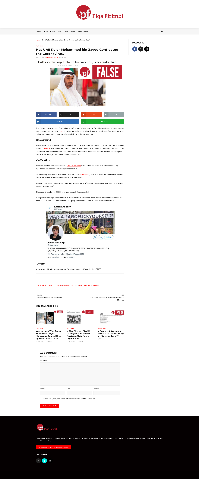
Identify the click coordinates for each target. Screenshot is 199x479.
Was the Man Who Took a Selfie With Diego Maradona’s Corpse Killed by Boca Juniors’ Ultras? (48, 335)
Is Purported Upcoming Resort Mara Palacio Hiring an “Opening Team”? (111, 333)
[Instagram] (146, 49)
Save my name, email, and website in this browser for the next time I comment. (69, 399)
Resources (83, 31)
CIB (59, 31)
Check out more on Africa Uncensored (53, 447)
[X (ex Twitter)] (140, 49)
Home (38, 31)
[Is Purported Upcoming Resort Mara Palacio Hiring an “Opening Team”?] (111, 317)
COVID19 (58, 285)
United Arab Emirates (91, 285)
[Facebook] (134, 49)
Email (69, 389)
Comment (44, 360)
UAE (80, 285)
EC (98, 475)
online (60, 131)
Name (42, 389)
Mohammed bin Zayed (70, 285)
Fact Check (69, 31)
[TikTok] (44, 460)
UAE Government (74, 166)
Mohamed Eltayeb (52, 57)
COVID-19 (50, 285)
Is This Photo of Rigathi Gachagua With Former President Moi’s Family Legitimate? (78, 335)
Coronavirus (41, 285)
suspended (83, 174)
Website (96, 389)
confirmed (47, 148)
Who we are (49, 31)
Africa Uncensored (116, 475)
